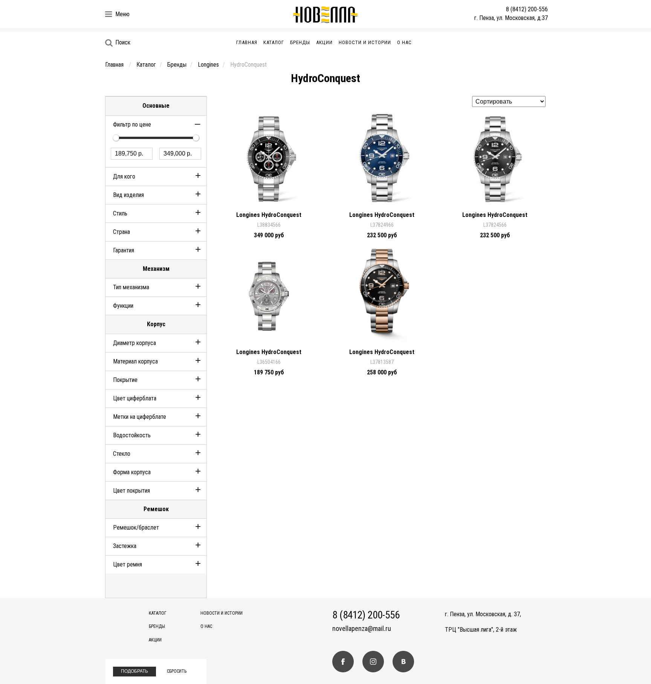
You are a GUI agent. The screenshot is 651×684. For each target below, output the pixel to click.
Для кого (124, 176)
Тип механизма (131, 287)
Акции (324, 42)
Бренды (300, 42)
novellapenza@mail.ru (361, 628)
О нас (404, 42)
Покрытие (125, 379)
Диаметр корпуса (134, 343)
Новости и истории (365, 42)
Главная (246, 42)
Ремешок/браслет (136, 527)
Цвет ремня (127, 564)
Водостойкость (132, 435)
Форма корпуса (132, 472)
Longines (208, 64)
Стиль (120, 213)
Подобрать (134, 671)
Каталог (273, 42)
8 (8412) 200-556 (527, 9)
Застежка (124, 546)
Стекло (121, 453)
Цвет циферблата (134, 398)
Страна (121, 231)
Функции (123, 305)
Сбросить (176, 671)
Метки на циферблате (139, 416)
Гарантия (123, 250)
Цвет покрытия (131, 490)
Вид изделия (128, 194)
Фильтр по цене (132, 124)
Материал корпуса (135, 361)
